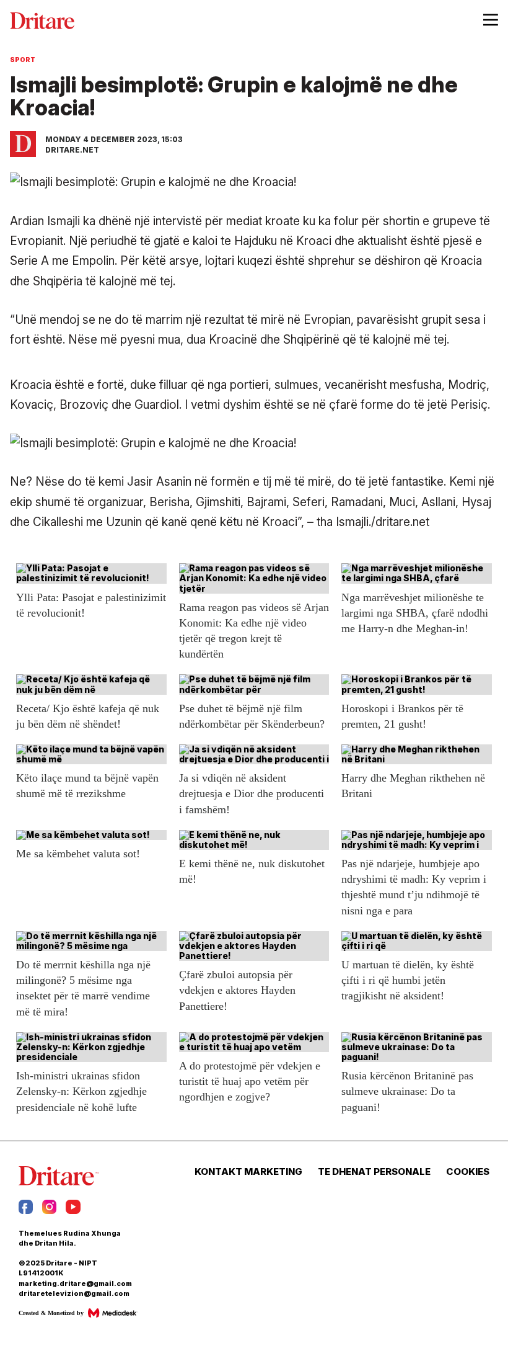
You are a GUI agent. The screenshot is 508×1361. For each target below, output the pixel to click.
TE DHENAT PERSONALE (374, 1171)
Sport (22, 59)
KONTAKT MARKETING (248, 1171)
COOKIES (467, 1171)
